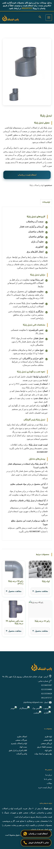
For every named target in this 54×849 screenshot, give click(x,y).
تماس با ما (48, 779)
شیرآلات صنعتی (21, 740)
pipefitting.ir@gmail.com (33, 702)
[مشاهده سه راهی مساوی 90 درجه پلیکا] (13, 609)
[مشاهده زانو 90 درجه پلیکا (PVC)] (13, 569)
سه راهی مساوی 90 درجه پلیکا (14, 622)
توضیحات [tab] (46, 202)
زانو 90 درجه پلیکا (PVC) (15, 582)
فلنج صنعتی (47, 740)
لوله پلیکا (46, 581)
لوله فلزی (48, 736)
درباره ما (48, 775)
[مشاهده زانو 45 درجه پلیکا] (40, 609)
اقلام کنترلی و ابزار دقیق (18, 750)
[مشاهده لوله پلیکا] (40, 569)
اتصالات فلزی (22, 736)
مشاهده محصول (41, 591)
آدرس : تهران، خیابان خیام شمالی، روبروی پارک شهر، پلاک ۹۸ (25, 677)
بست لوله (23, 747)
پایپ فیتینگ (47, 808)
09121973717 (46, 698)
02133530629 (46, 694)
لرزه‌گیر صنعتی (46, 743)
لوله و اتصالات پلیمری (19, 743)
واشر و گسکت (21, 754)
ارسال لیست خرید (45, 787)
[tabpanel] (27, 61)
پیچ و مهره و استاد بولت (43, 754)
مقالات (49, 783)
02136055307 (46, 685)
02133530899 (46, 689)
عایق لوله (48, 750)
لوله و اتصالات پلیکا (37, 185)
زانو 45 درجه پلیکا (42, 621)
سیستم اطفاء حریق (44, 747)
